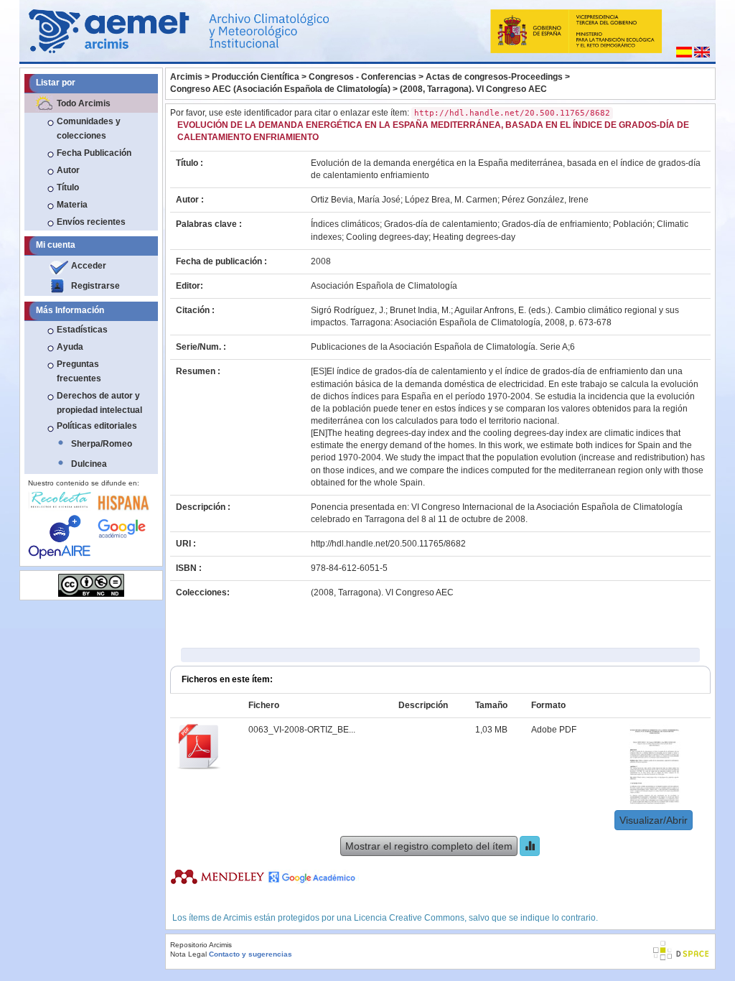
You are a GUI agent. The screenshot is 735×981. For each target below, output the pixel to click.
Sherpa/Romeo (101, 444)
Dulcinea (89, 464)
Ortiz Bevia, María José (356, 200)
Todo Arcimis (84, 103)
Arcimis (186, 77)
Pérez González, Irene (545, 200)
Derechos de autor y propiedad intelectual (99, 403)
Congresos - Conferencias (362, 77)
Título (68, 187)
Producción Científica (255, 77)
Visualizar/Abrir (653, 820)
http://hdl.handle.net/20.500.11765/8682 (388, 544)
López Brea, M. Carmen (451, 200)
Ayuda (70, 347)
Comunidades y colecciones (89, 128)
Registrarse (95, 286)
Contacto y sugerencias (250, 954)
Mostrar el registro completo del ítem (428, 846)
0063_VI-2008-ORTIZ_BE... (301, 730)
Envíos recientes (91, 222)
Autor (68, 170)
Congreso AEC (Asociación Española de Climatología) (280, 89)
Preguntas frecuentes (79, 371)
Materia (72, 205)
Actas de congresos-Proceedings (494, 77)
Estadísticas (82, 330)
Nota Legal (188, 954)
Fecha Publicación (94, 153)
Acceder (88, 266)
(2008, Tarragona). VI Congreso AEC (473, 89)
